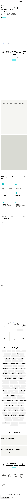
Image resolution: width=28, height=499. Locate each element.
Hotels (12, 385)
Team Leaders (22, 417)
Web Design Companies (22, 422)
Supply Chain (15, 476)
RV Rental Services (22, 410)
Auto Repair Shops (22, 363)
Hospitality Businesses (6, 385)
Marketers (7, 395)
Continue (7, 497)
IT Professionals (11, 390)
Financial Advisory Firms (5, 380)
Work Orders (9, 484)
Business (15, 474)
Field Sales (9, 485)
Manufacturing (15, 477)
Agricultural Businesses (6, 363)
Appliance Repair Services (14, 363)
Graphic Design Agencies (14, 383)
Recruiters (13, 353)
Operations (3, 400)
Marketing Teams (13, 395)
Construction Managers (22, 368)
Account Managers (20, 358)
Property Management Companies (9, 405)
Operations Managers (10, 400)
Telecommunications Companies (18, 420)
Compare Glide (3, 484)
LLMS (17, 497)
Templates (21, 474)
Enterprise (15, 475)
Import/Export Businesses (6, 388)
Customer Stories (22, 475)
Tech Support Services (9, 420)
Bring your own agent (4, 475)
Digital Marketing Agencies (21, 373)
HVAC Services (23, 385)
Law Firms (16, 390)
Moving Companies (19, 395)
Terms (9, 497)
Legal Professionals (22, 390)
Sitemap (16, 497)
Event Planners (14, 358)
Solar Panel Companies (14, 415)
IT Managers (4, 390)
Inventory (9, 474)
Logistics (9, 475)
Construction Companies (13, 368)
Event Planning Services (8, 378)
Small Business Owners (20, 353)
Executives (14, 378)
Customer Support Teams (6, 373)
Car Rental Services (5, 368)
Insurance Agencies (14, 388)
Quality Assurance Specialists (19, 405)
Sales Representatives (7, 353)
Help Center (21, 477)
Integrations (3, 486)
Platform (3, 474)
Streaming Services (21, 415)
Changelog (3, 487)
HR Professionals (17, 385)
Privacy (12, 497)
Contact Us (20, 497)
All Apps (9, 486)
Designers (9, 351)
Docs (20, 476)
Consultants (23, 351)
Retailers (9, 410)
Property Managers (7, 358)
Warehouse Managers (14, 422)
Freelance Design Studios (22, 380)
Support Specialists (15, 417)
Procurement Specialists (23, 400)
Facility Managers (20, 378)
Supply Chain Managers (7, 417)
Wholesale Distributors (14, 425)
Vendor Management (10, 477)
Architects (4, 351)
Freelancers (18, 351)
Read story (3, 251)
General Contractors (6, 383)
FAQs (2, 485)
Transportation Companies (5, 422)
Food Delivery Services (14, 380)
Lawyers (13, 351)
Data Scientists (14, 373)
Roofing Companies (15, 410)
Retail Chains (4, 410)
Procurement (9, 476)
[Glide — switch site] (2, 1)
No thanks (3, 497)
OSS (13, 497)
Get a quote (2, 17)
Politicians (16, 400)
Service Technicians (6, 415)
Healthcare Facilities (22, 383)
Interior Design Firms (22, 388)
